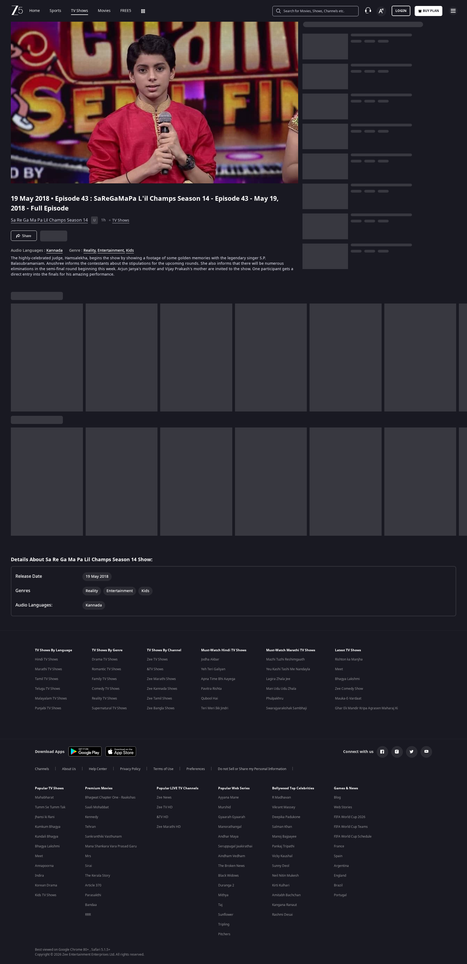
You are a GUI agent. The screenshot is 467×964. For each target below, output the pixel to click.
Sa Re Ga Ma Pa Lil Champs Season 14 (49, 220)
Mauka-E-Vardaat (348, 698)
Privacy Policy (130, 769)
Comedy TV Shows (106, 688)
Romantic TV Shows (106, 669)
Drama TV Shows (105, 659)
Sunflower (225, 914)
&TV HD (162, 817)
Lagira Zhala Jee (278, 678)
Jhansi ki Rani (44, 817)
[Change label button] (381, 11)
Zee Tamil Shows (159, 698)
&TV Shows (155, 669)
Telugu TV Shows (47, 688)
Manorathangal (229, 826)
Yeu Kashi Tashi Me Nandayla (288, 669)
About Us (69, 769)
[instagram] (397, 752)
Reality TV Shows (104, 698)
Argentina (341, 865)
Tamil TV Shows (46, 678)
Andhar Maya (228, 836)
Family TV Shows (104, 678)
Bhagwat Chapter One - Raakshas (110, 797)
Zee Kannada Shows (162, 688)
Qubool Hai (209, 698)
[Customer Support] (368, 10)
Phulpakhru (274, 698)
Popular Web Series (234, 788)
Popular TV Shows (49, 788)
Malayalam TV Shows (51, 698)
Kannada (54, 250)
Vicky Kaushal (282, 856)
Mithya (223, 895)
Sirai (88, 865)
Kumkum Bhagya (47, 826)
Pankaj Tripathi (283, 846)
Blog (337, 797)
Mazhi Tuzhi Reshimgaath (285, 659)
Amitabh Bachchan (286, 895)
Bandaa (91, 904)
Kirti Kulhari (280, 885)
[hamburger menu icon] (453, 11)
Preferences (195, 769)
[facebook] (382, 752)
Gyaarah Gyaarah (231, 817)
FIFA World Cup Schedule (353, 836)
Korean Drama (46, 885)
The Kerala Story (97, 875)
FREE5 (125, 11)
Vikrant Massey (283, 807)
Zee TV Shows (157, 659)
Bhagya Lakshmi (347, 678)
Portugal (340, 895)
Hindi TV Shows (46, 659)
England (340, 875)
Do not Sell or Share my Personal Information (252, 769)
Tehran (90, 826)
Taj (220, 904)
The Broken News (231, 865)
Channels (42, 769)
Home (34, 11)
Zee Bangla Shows (161, 708)
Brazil (338, 885)
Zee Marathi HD (169, 826)
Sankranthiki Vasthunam (103, 836)
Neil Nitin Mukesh (285, 875)
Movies (104, 11)
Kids (130, 250)
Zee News (164, 797)
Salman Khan (282, 826)
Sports (55, 11)
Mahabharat (44, 797)
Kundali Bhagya (46, 836)
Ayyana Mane (228, 797)
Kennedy (91, 817)
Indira (39, 875)
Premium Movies (98, 788)
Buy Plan (431, 10)
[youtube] (426, 752)
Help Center (98, 769)
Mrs (88, 856)
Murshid (224, 807)
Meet (339, 669)
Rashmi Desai (282, 914)
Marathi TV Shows (48, 669)
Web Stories (343, 807)
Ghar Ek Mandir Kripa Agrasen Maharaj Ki (366, 708)
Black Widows (228, 875)
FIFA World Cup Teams (351, 826)
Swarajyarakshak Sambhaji (286, 708)
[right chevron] (461, 357)
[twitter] (411, 752)
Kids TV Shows (45, 895)
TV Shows (79, 11)
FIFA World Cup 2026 (349, 817)
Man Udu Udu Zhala (281, 688)
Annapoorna (44, 865)
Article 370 (93, 885)
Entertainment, (111, 250)
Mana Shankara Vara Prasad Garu (111, 846)
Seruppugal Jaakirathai (235, 846)
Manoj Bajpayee (284, 836)
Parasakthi (93, 895)
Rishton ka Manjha (349, 659)
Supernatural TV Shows (109, 708)
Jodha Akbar (210, 659)
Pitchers (224, 934)
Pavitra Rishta (211, 688)
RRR (88, 914)
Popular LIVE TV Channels (177, 788)
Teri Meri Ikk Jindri (214, 708)
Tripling (223, 924)
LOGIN (401, 10)
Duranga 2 (226, 885)
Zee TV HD (165, 807)
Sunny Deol (280, 865)
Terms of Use (163, 769)
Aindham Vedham (231, 856)
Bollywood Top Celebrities (293, 788)
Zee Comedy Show (349, 688)
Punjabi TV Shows (48, 708)
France (339, 846)
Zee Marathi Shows (161, 678)
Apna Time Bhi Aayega (218, 678)
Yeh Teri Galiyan (213, 669)
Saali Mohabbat (97, 807)
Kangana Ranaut (284, 904)
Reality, (89, 250)
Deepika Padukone (286, 817)
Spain (338, 856)
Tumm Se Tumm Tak (50, 807)
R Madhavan (281, 797)
